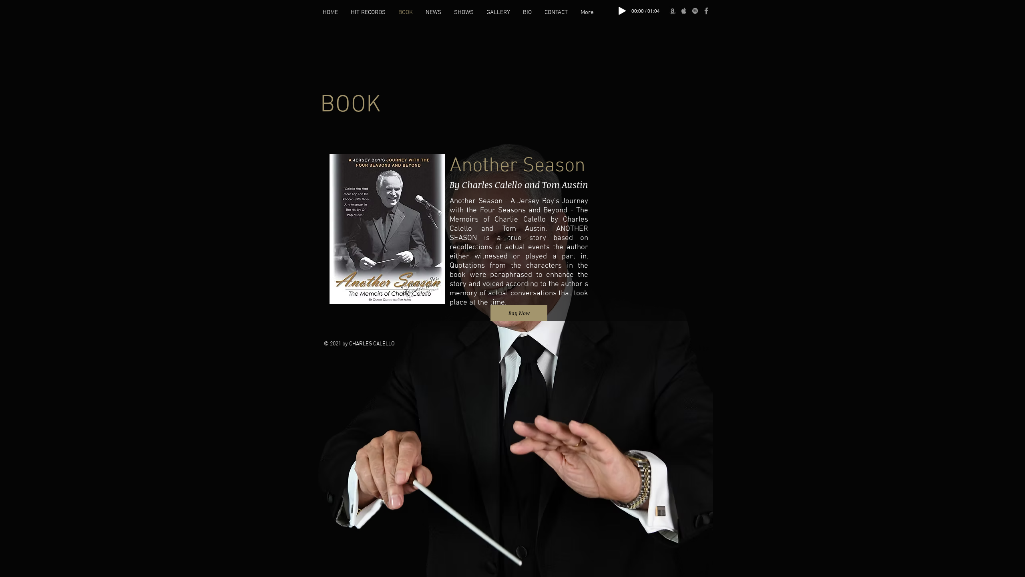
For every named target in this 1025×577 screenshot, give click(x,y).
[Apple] (683, 10)
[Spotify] (695, 10)
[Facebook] (706, 10)
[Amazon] (672, 10)
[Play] (622, 11)
